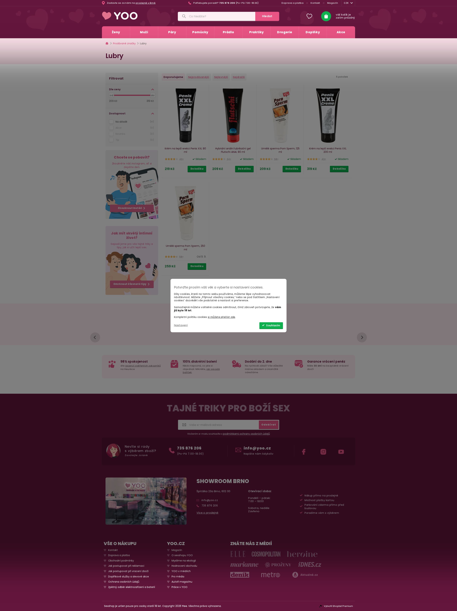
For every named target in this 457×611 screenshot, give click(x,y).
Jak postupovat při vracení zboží (128, 571)
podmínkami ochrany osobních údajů (246, 434)
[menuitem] (116, 32)
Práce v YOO (179, 587)
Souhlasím (273, 325)
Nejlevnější (221, 77)
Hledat (267, 16)
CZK (346, 3)
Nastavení (181, 325)
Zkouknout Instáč (130, 208)
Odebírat (268, 424)
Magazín (332, 3)
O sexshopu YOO (182, 555)
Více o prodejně (208, 512)
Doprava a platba (292, 3)
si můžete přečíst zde (221, 317)
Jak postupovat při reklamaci (126, 566)
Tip (134, 140)
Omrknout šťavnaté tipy (130, 284)
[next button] (362, 337)
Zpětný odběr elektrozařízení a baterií (131, 587)
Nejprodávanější (198, 77)
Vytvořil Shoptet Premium (338, 606)
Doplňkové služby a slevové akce (128, 576)
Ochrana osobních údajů (123, 581)
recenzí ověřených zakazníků (143, 365)
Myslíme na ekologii (184, 560)
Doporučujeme (173, 77)
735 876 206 (189, 448)
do (152, 95)
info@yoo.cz (257, 448)
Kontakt (315, 3)
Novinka (134, 134)
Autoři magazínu (182, 581)
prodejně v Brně (146, 3)
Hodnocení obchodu (184, 566)
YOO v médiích (181, 571)
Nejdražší (239, 77)
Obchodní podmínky (121, 560)
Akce (134, 128)
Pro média (178, 576)
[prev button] (95, 337)
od (111, 95)
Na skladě (134, 121)
